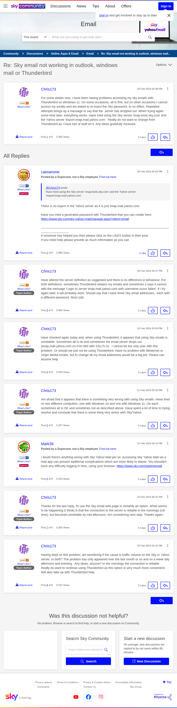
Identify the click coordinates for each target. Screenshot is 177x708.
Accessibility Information (128, 682)
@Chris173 (53, 187)
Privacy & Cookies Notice (96, 682)
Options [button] (161, 64)
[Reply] (165, 137)
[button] (167, 88)
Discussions (60, 6)
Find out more (107, 176)
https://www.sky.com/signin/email (139, 466)
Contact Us (90, 686)
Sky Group (136, 686)
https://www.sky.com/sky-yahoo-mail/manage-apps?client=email (85, 219)
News (81, 6)
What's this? (24, 106)
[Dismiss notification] (169, 15)
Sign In (166, 6)
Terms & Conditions (67, 682)
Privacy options (43, 682)
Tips (95, 6)
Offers (126, 6)
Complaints (43, 686)
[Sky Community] (28, 6)
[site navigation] (5, 6)
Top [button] (168, 682)
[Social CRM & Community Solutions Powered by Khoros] (162, 697)
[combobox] (96, 37)
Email (88, 23)
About (110, 6)
